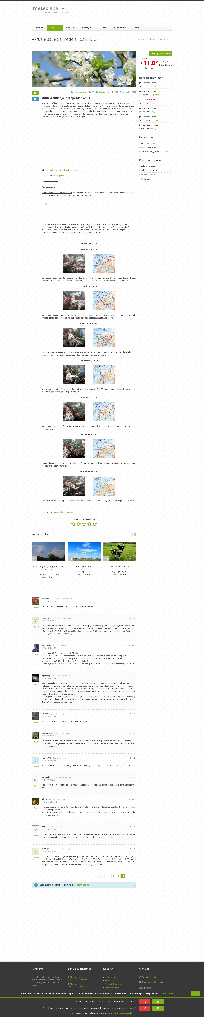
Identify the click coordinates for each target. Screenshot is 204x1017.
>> (133, 876)
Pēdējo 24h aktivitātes (114, 984)
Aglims (45, 713)
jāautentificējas (81, 885)
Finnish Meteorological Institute (72, 170)
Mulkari (45, 777)
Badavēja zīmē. (84, 566)
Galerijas (70, 27)
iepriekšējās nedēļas (64, 512)
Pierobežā (46, 645)
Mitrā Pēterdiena (120, 566)
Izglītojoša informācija (150, 170)
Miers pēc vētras (148, 83)
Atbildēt (36, 607)
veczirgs (155, 86)
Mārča (154, 103)
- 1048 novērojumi (64, 645)
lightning (46, 675)
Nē (144, 1001)
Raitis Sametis (104, 92)
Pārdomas (145, 179)
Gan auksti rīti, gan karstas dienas (155, 151)
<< (98, 876)
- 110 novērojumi (65, 827)
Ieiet (137, 27)
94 (92, 92)
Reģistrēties (120, 27)
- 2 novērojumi (66, 599)
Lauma (45, 733)
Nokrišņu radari (111, 977)
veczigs (45, 618)
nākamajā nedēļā (60, 175)
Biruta (44, 826)
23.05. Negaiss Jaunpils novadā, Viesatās (48, 568)
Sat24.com (54, 170)
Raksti (55, 27)
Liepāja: (148, 100)
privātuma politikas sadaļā (120, 1013)
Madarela (42, 574)
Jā (158, 1001)
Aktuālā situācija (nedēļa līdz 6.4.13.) (66, 98)
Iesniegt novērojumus (161, 53)
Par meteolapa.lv (148, 174)
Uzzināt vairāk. (167, 993)
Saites (103, 27)
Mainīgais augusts (148, 147)
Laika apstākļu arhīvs (113, 987)
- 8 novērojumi (64, 799)
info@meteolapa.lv (158, 982)
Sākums (39, 27)
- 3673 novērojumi (63, 675)
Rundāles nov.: (150, 125)
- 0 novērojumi (67, 618)
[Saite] (48, 551)
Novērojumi (87, 27)
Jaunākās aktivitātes (151, 77)
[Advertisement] (125, 12)
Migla (77, 571)
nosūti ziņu (155, 977)
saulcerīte (46, 758)
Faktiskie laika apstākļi (114, 980)
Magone (45, 598)
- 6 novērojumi (68, 777)
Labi (196, 993)
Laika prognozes (164, 38)
